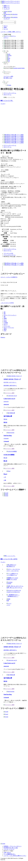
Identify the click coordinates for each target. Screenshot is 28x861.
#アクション (7, 326)
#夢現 (5, 329)
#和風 (5, 318)
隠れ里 (5, 457)
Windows (3, 337)
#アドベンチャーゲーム (10, 93)
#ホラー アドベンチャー (10, 315)
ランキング (7, 8)
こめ (5, 477)
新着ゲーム (7, 5)
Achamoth (6, 438)
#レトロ (6, 29)
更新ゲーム (7, 7)
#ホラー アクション (9, 327)
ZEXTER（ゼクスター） (10, 382)
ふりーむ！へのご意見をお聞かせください (15, 855)
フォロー (3, 103)
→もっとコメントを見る (7, 302)
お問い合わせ (7, 852)
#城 (4, 313)
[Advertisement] (14, 119)
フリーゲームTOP (8, 253)
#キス (5, 320)
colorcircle (6, 401)
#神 (4, 312)
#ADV (5, 321)
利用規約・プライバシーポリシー (13, 846)
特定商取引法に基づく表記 (11, 847)
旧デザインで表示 (8, 851)
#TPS (5, 330)
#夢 (4, 316)
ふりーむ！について (9, 849)
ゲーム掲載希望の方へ (10, 854)
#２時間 (6, 322)
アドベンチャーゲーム (10, 255)
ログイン (18, 31)
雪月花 (5, 419)
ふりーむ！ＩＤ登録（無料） (8, 31)
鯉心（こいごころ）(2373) (9, 559)
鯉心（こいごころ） (7, 100)
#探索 (5, 27)
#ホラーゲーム (7, 94)
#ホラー (6, 25)
